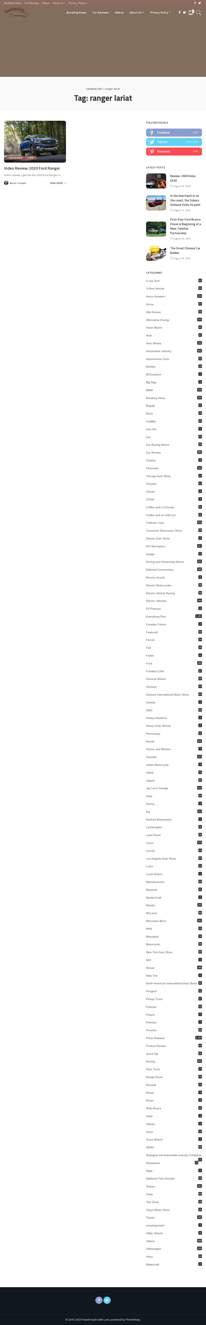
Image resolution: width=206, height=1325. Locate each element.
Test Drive (152, 1202)
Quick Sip (152, 1053)
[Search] (199, 12)
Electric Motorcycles (158, 585)
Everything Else (156, 616)
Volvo (149, 1256)
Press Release (155, 1038)
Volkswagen (153, 1248)
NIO (148, 960)
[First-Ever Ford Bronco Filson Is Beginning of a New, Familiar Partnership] (156, 229)
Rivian (150, 1100)
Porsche (151, 1030)
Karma (150, 803)
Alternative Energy (157, 320)
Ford (31, 157)
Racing (150, 1061)
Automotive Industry (158, 351)
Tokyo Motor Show (158, 1210)
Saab (149, 1116)
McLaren (151, 913)
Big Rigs (151, 382)
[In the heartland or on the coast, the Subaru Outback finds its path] (156, 202)
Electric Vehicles (156, 600)
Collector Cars (155, 522)
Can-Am (151, 429)
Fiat (148, 647)
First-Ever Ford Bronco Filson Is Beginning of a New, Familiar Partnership (185, 226)
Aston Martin (154, 327)
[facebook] (174, 133)
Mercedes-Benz (156, 921)
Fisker (150, 655)
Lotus (149, 866)
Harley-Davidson (156, 718)
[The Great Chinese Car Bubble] (156, 253)
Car (148, 437)
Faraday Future (156, 624)
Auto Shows (153, 343)
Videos (150, 1241)
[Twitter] (199, 3)
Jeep (149, 796)
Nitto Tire (152, 975)
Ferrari (150, 639)
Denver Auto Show (158, 538)
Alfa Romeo (153, 312)
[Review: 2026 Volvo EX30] (156, 181)
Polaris (150, 1014)
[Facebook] (195, 3)
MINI (149, 928)
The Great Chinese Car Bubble (185, 250)
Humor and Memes (158, 749)
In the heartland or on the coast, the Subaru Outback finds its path (185, 200)
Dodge (150, 554)
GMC (149, 710)
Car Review (15, 157)
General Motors (156, 679)
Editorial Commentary (160, 569)
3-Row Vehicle (155, 288)
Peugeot (151, 991)
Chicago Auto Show (158, 476)
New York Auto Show (159, 952)
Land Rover (153, 835)
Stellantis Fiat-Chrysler (160, 1178)
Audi (149, 335)
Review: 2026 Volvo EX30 (183, 178)
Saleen (150, 1124)
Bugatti (150, 405)
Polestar (151, 1022)
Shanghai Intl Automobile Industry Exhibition (174, 1155)
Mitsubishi (152, 936)
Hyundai (151, 757)
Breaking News (155, 398)
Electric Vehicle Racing (160, 593)
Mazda (150, 905)
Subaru (150, 1186)
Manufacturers (155, 882)
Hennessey (153, 733)
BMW (149, 390)
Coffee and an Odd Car (161, 515)
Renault (151, 1085)
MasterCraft (153, 897)
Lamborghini (154, 827)
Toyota (150, 1217)
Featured (152, 632)
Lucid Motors (154, 874)
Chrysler (151, 483)
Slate (149, 1170)
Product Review (156, 1046)
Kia (148, 811)
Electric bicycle (155, 577)
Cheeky (151, 460)
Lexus (150, 842)
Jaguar (150, 780)
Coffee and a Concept (160, 507)
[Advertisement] (103, 49)
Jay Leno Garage (157, 788)
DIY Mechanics (155, 546)
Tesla (149, 1194)
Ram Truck (153, 1069)
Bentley (151, 366)
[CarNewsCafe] (16, 12)
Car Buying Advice (157, 444)
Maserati (151, 889)
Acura (149, 304)
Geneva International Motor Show (167, 694)
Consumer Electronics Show (164, 530)
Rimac (150, 1092)
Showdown (153, 1163)
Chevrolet (152, 468)
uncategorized (155, 1225)
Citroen (150, 491)
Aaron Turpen (18, 183)
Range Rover (154, 1077)
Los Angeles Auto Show (161, 858)
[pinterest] (174, 151)
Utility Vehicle (154, 1233)
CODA (150, 499)
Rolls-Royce (153, 1108)
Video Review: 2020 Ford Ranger (32, 168)
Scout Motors (154, 1139)
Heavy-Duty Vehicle (158, 725)
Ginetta (150, 702)
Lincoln (150, 850)
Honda (150, 741)
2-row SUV (153, 281)
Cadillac (151, 421)
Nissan (150, 967)
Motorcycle (153, 944)
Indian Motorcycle (157, 764)
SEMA (150, 1147)
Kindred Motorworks (159, 819)
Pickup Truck (154, 999)
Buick (149, 413)
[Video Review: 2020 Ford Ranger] (35, 142)
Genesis (151, 686)
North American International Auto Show (171, 983)
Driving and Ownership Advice (165, 561)
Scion (149, 1131)
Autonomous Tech (157, 359)
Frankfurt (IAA (155, 671)
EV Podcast (153, 608)
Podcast (151, 1006)
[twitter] (174, 142)
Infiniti (149, 772)
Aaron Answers (155, 296)
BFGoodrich (153, 374)
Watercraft (152, 1264)
